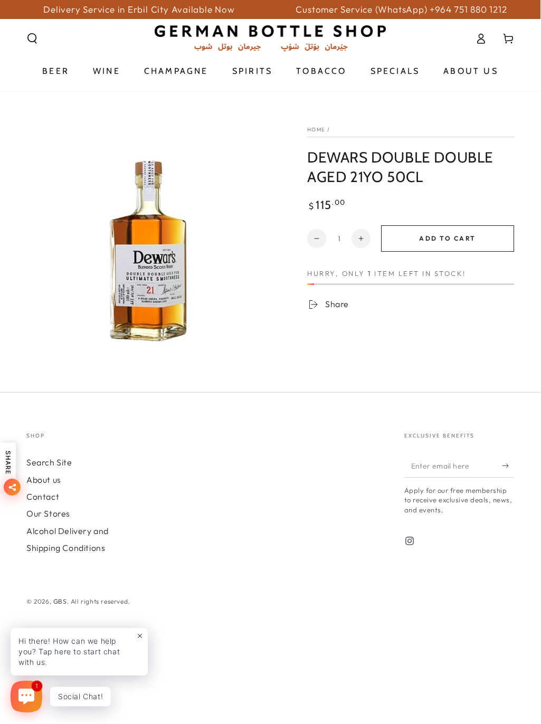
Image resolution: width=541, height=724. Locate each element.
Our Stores (48, 513)
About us (43, 479)
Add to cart (447, 238)
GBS (60, 601)
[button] (32, 38)
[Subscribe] (508, 465)
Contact (42, 496)
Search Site (49, 462)
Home (316, 129)
